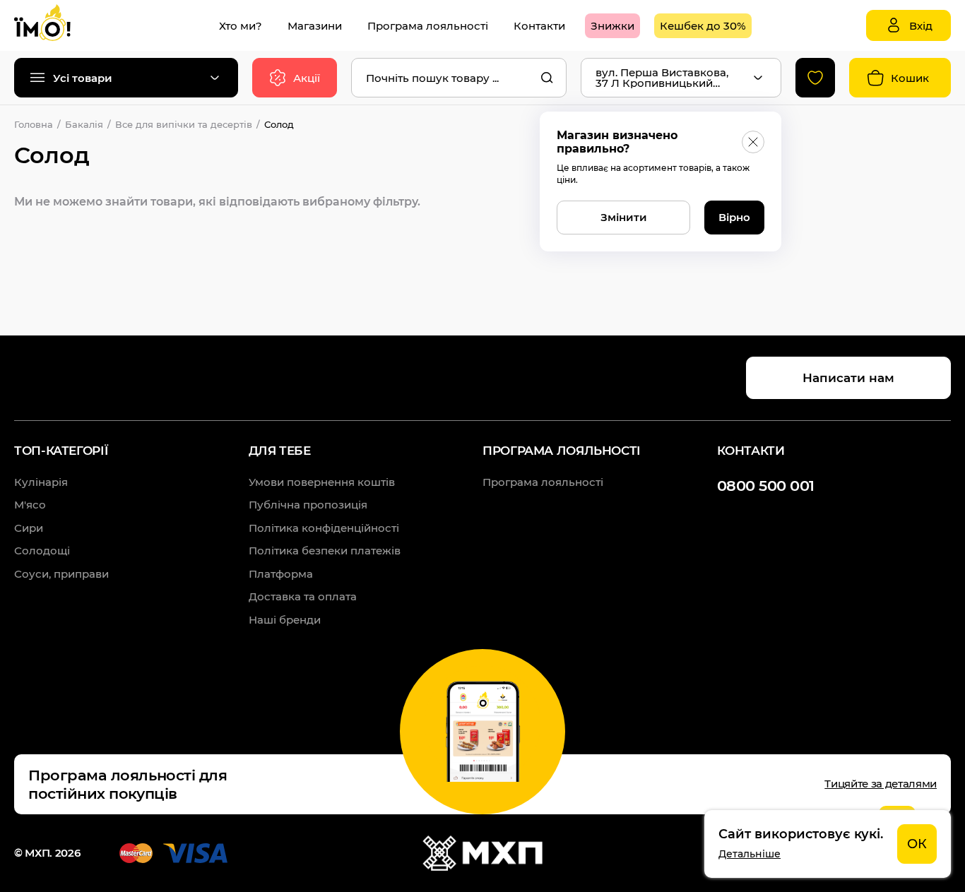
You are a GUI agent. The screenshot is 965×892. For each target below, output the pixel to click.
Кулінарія (41, 482)
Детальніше (749, 854)
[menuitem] (240, 25)
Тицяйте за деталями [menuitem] (880, 783)
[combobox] (459, 77)
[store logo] (56, 25)
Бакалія (84, 124)
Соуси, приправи (61, 574)
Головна (33, 124)
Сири (28, 528)
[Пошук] (547, 77)
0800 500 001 (766, 485)
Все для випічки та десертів (183, 124)
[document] (827, 844)
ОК (917, 844)
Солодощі (42, 550)
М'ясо (30, 504)
